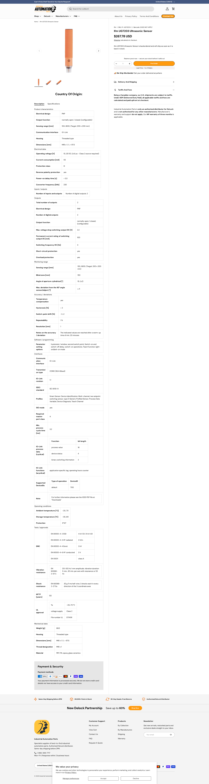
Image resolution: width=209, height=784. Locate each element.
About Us (118, 16)
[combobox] (110, 8)
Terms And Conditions (149, 16)
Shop (36, 16)
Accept (103, 778)
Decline (136, 778)
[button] (173, 8)
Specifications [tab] (54, 104)
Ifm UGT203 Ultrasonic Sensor (49, 21)
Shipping (117, 40)
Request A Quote (96, 743)
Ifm (115, 27)
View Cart (93, 730)
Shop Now (135, 708)
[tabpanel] (68, 382)
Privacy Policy (131, 16)
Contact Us (93, 734)
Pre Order (154, 63)
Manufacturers (62, 16)
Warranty (121, 738)
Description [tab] (39, 104)
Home (36, 21)
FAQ (75, 16)
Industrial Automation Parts (47, 776)
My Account (94, 725)
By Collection (123, 725)
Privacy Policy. (71, 772)
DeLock (47, 16)
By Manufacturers (125, 730)
